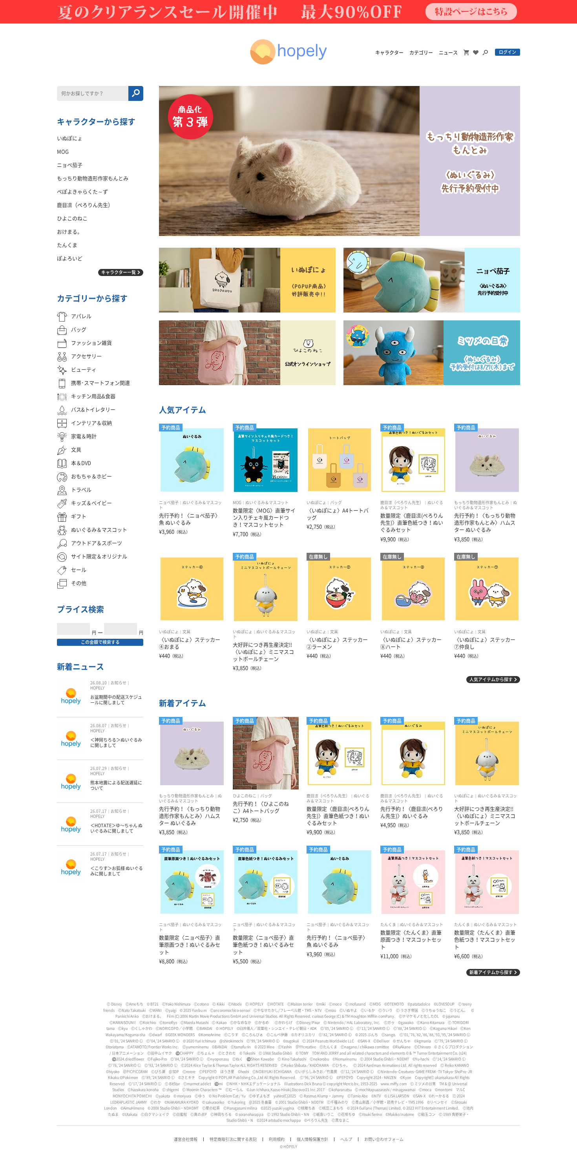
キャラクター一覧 (118, 272)
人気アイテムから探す (491, 679)
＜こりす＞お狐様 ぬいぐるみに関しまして (116, 871)
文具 (186, 632)
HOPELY (97, 688)
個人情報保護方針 (312, 1139)
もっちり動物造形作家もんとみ (481, 502)
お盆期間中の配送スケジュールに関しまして (116, 700)
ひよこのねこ (244, 796)
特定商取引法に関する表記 (233, 1139)
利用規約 (277, 1139)
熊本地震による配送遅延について (116, 785)
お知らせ (118, 683)
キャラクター (389, 52)
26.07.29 (98, 768)
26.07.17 (98, 811)
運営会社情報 (185, 1139)
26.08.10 (98, 683)
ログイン (507, 52)
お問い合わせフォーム (384, 1139)
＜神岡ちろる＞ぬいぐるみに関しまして (116, 743)
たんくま (388, 925)
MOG (237, 502)
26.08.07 (98, 725)
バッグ (336, 502)
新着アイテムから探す (491, 972)
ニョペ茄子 (169, 502)
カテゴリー (421, 52)
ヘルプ (346, 1139)
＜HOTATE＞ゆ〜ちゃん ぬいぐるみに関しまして (116, 828)
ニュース (448, 52)
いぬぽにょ (316, 502)
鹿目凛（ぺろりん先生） (402, 502)
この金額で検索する (100, 642)
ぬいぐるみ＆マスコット (266, 502)
